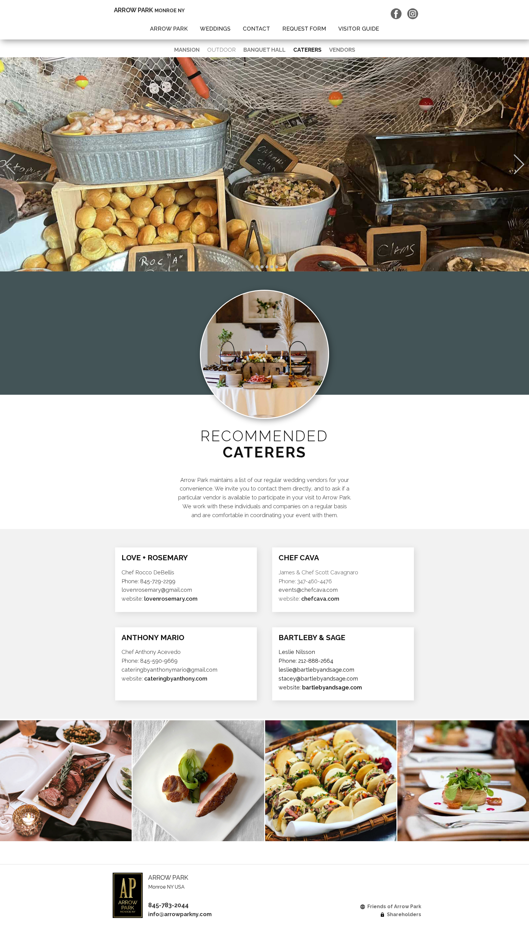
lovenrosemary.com (170, 598)
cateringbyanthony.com (175, 678)
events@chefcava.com (308, 590)
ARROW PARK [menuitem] (169, 28)
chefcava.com (320, 598)
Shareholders (403, 914)
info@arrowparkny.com (180, 914)
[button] (10, 164)
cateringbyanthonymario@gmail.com (169, 669)
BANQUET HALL (264, 50)
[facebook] (396, 13)
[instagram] (412, 13)
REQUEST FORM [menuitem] (304, 28)
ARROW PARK (149, 10)
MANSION (187, 50)
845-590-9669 (159, 661)
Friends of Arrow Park (393, 906)
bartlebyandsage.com (332, 687)
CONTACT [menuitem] (256, 28)
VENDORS (342, 50)
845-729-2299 (157, 581)
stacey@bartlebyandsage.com (318, 678)
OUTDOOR (221, 50)
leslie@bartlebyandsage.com (316, 669)
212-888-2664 (315, 661)
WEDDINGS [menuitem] (215, 28)
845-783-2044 (168, 905)
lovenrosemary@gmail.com (157, 590)
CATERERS (307, 50)
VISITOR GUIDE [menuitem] (358, 28)
